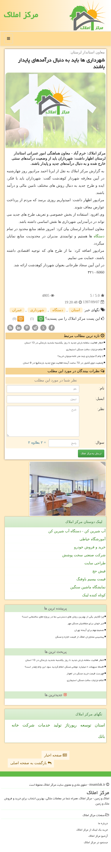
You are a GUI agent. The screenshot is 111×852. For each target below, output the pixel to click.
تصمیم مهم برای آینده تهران (89, 630)
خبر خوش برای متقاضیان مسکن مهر (86, 623)
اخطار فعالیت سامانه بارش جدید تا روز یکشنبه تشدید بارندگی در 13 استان (64, 342)
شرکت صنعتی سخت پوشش (84, 555)
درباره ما (103, 823)
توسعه (85, 725)
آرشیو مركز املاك (98, 836)
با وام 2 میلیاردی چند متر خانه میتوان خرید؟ (80, 356)
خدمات (44, 725)
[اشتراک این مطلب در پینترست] (26, 327)
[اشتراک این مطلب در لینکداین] (18, 327)
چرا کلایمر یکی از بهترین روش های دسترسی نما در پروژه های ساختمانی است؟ (63, 616)
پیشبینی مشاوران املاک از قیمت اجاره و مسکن (79, 636)
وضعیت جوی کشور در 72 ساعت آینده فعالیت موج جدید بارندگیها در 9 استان (63, 362)
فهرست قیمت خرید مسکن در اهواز (85, 673)
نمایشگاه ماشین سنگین (88, 587)
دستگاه (99, 236)
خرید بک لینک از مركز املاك (92, 829)
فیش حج (99, 571)
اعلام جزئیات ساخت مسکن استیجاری (84, 349)
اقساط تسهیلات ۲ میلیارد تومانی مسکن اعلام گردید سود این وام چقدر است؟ (64, 666)
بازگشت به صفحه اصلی (29, 763)
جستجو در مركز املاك (96, 842)
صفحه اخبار (53, 755)
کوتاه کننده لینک (94, 595)
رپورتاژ (71, 725)
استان (75, 310)
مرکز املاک (21, 14)
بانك (101, 736)
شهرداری (37, 310)
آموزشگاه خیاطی (93, 539)
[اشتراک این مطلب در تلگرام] (35, 327)
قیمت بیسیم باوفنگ (91, 579)
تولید (57, 725)
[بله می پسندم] (40, 319)
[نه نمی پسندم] (20, 319)
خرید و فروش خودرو (90, 547)
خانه (15, 725)
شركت (28, 725)
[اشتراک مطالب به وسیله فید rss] (10, 327)
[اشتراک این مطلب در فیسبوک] (51, 327)
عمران (17, 310)
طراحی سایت (95, 563)
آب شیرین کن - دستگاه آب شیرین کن (77, 531)
